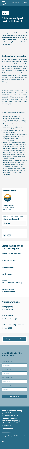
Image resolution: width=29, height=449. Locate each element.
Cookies (23, 436)
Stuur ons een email (14, 208)
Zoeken (15, 3)
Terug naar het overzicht (14, 339)
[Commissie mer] (5, 3)
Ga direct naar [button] (7, 429)
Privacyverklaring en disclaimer (11, 436)
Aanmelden (13, 396)
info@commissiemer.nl (11, 415)
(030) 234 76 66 (13, 209)
